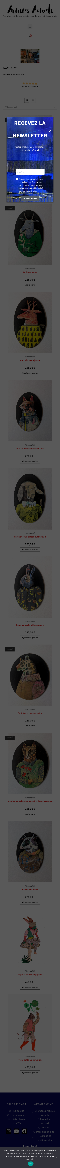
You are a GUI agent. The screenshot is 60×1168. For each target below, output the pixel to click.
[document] (30, 584)
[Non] (56, 1157)
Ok (30, 1164)
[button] (49, 131)
